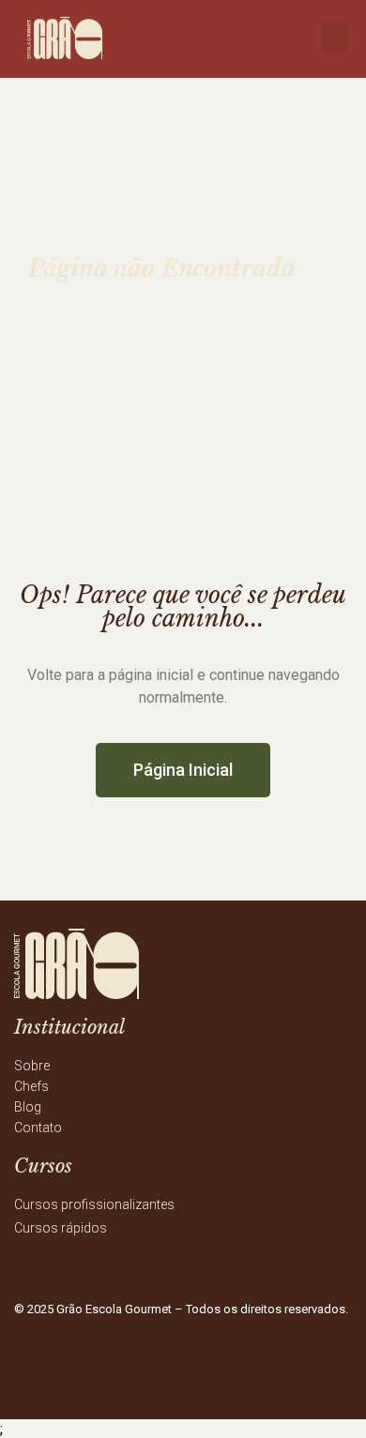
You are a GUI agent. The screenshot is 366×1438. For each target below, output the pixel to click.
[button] (335, 38)
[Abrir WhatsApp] (319, 1390)
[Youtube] (247, 1367)
